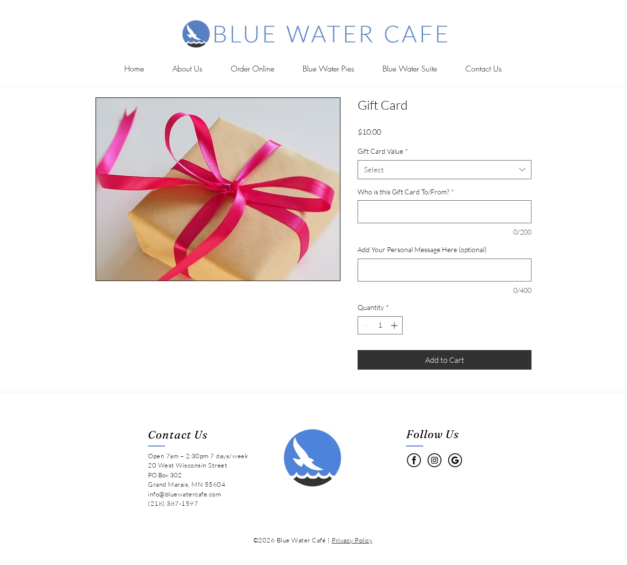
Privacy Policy (352, 540)
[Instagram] (434, 460)
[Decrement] (365, 325)
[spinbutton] (380, 325)
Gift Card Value (383, 151)
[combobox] (444, 169)
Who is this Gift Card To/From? (406, 192)
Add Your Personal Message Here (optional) (422, 249)
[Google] (455, 460)
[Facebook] (414, 460)
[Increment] (395, 325)
